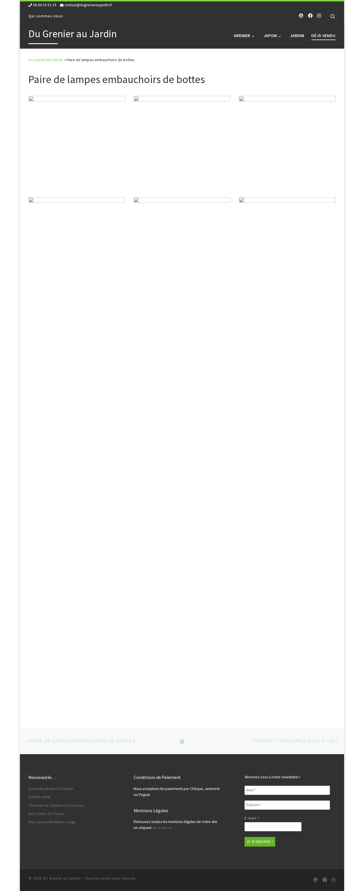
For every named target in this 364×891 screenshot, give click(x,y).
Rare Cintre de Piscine (46, 813)
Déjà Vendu (53, 59)
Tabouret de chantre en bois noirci (56, 805)
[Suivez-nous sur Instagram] (319, 16)
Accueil (34, 59)
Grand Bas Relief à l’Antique (50, 788)
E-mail (252, 818)
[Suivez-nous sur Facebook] (310, 16)
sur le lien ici (162, 827)
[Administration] (301, 16)
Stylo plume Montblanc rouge (52, 822)
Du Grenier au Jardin (61, 878)
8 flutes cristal (39, 797)
